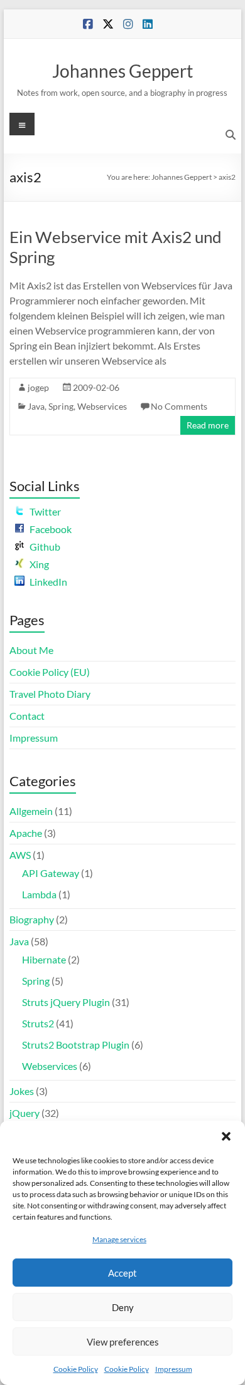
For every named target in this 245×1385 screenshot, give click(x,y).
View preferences (123, 1341)
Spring (61, 406)
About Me (31, 650)
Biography (31, 919)
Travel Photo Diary (49, 694)
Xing (39, 564)
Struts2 (38, 1023)
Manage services (119, 1239)
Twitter (45, 511)
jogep (38, 387)
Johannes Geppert (122, 70)
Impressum (173, 1369)
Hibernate (44, 959)
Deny (123, 1307)
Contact (27, 716)
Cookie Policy (75, 1369)
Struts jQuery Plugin (66, 1002)
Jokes (21, 1091)
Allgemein (31, 811)
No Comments (179, 406)
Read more (208, 425)
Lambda (39, 894)
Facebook (51, 529)
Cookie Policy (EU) (49, 672)
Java (36, 406)
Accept (122, 1273)
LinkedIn (48, 582)
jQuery (24, 1113)
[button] (226, 1136)
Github (45, 546)
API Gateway (50, 873)
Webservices (102, 406)
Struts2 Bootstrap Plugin (75, 1044)
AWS (20, 855)
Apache (25, 833)
